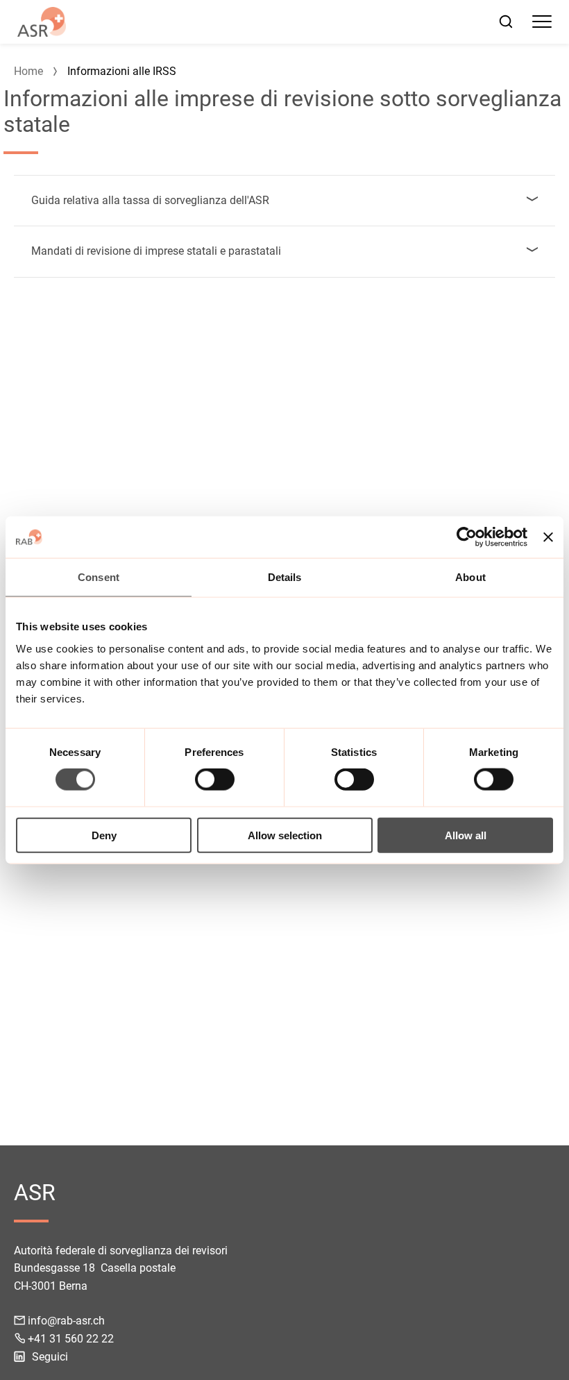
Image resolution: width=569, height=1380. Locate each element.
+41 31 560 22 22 (71, 1338)
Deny (104, 835)
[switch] (215, 779)
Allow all (465, 835)
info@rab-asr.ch (66, 1320)
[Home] (41, 22)
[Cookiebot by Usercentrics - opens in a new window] (466, 537)
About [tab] (470, 577)
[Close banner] (548, 537)
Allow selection (285, 835)
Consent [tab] (98, 577)
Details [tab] (285, 577)
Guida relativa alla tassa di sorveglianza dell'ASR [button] (150, 200)
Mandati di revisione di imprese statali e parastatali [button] (156, 251)
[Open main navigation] (542, 21)
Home (28, 71)
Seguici (50, 1356)
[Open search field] (505, 21)
